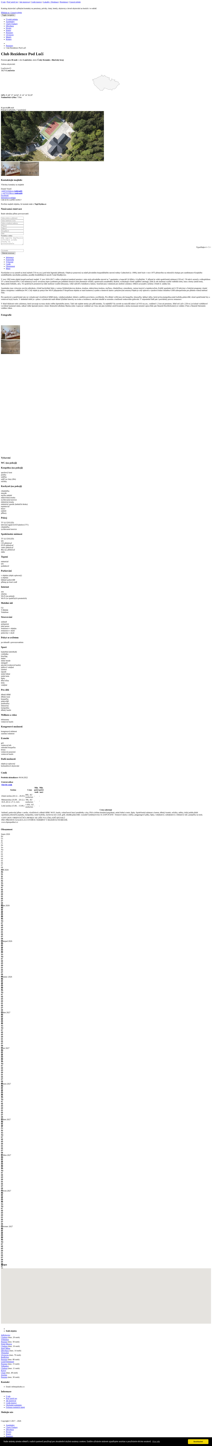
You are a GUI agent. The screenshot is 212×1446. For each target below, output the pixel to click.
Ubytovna (5, 1355)
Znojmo (4, 1375)
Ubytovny (10, 35)
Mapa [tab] (8, 268)
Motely (8, 37)
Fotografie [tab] (10, 260)
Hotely (8, 30)
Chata (3, 1373)
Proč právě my (12, 2)
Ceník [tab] (8, 264)
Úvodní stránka (12, 19)
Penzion (4, 1342)
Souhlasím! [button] (198, 1442)
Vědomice (5, 1340)
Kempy (9, 39)
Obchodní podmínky (14, 1405)
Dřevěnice (10, 26)
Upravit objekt (75, 2)
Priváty (8, 28)
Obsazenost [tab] (10, 266)
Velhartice (5, 1366)
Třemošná (5, 1353)
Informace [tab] (10, 257)
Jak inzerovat (25, 2)
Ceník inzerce (36, 2)
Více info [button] (156, 1441)
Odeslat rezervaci (8, 253)
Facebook (5, 195)
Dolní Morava (6, 1344)
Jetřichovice (5, 1335)
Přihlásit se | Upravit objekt (11, 13)
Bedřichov (5, 1357)
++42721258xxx (11, 193)
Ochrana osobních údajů (15, 1407)
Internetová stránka (8, 198)
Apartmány (10, 22)
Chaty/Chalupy (12, 24)
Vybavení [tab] (9, 262)
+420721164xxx (11, 191)
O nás (3, 2)
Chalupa (4, 1337)
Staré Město (5, 1348)
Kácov (3, 1371)
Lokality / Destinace (51, 2)
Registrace (64, 2)
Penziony (9, 33)
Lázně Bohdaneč (7, 1362)
